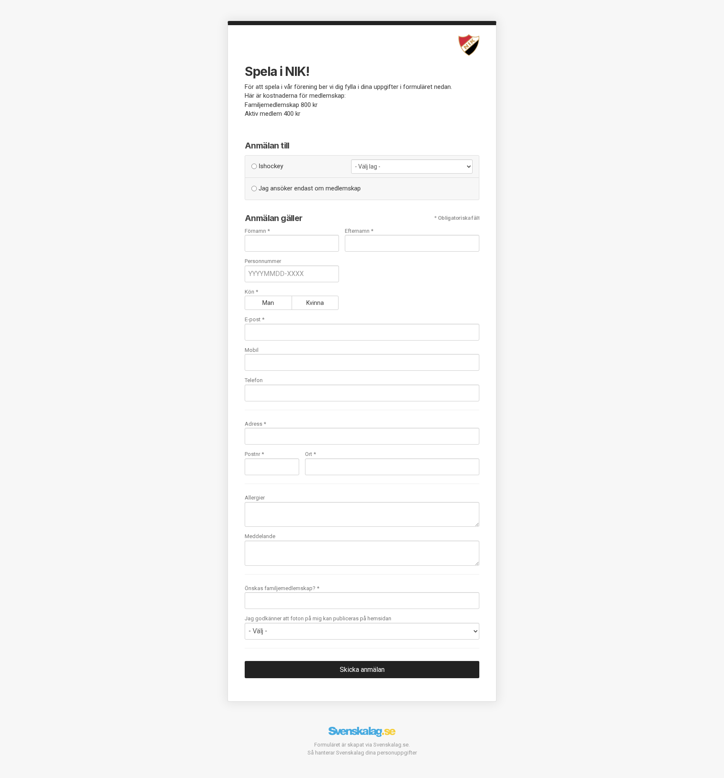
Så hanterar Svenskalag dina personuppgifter (362, 752)
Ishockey (270, 166)
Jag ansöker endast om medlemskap (309, 188)
